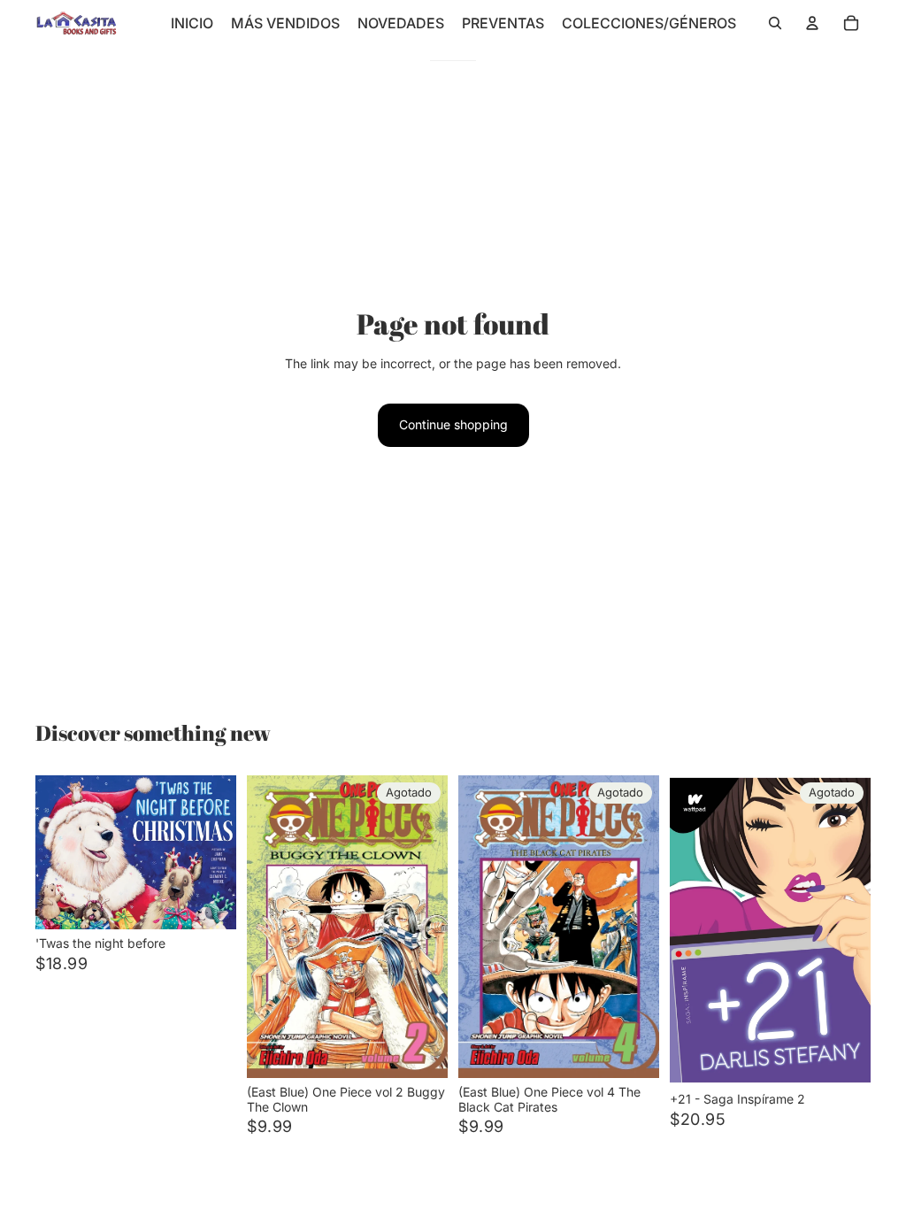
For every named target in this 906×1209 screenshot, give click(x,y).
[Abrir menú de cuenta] (812, 23)
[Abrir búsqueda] (775, 23)
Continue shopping (453, 424)
